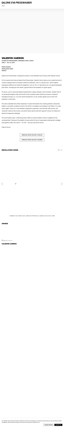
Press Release (6, 67)
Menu (3, 6)
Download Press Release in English (32, 135)
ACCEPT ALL (58, 425)
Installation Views (7, 69)
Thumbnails (61, 150)
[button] (2, 184)
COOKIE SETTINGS (48, 425)
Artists (4, 70)
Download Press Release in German (32, 140)
